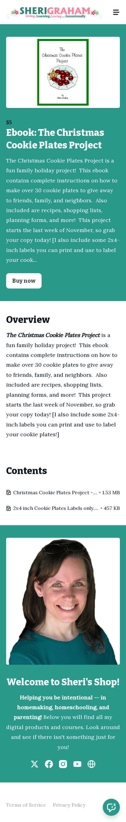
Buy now (23, 280)
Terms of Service (26, 805)
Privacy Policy (69, 805)
